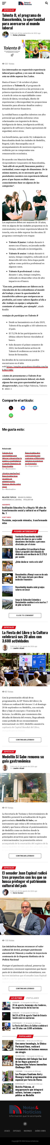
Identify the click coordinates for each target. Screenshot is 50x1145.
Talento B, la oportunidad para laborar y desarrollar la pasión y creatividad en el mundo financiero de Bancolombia (12, 459)
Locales (7, 1131)
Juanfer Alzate (18, 648)
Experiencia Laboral (12, 500)
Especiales (17, 1131)
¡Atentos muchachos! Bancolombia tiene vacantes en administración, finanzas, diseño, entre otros (11, 480)
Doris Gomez (18, 893)
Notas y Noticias (19, 35)
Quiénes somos (40, 1131)
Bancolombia (25, 497)
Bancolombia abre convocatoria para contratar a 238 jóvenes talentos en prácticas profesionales (34, 458)
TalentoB (28, 500)
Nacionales (28, 1131)
